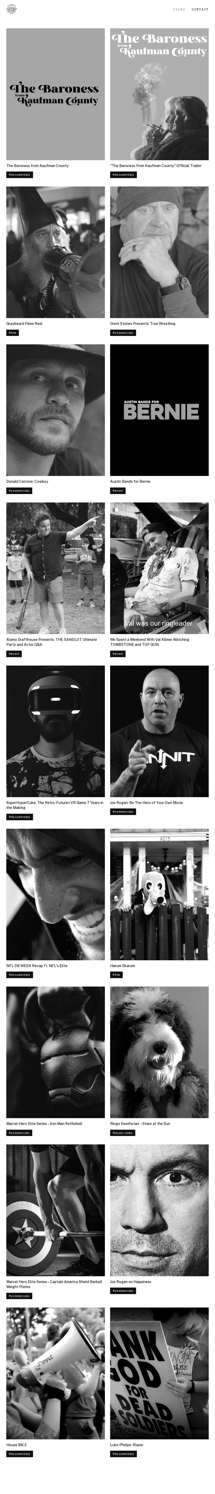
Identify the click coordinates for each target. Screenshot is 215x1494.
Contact (200, 10)
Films (179, 10)
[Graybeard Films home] (11, 9)
